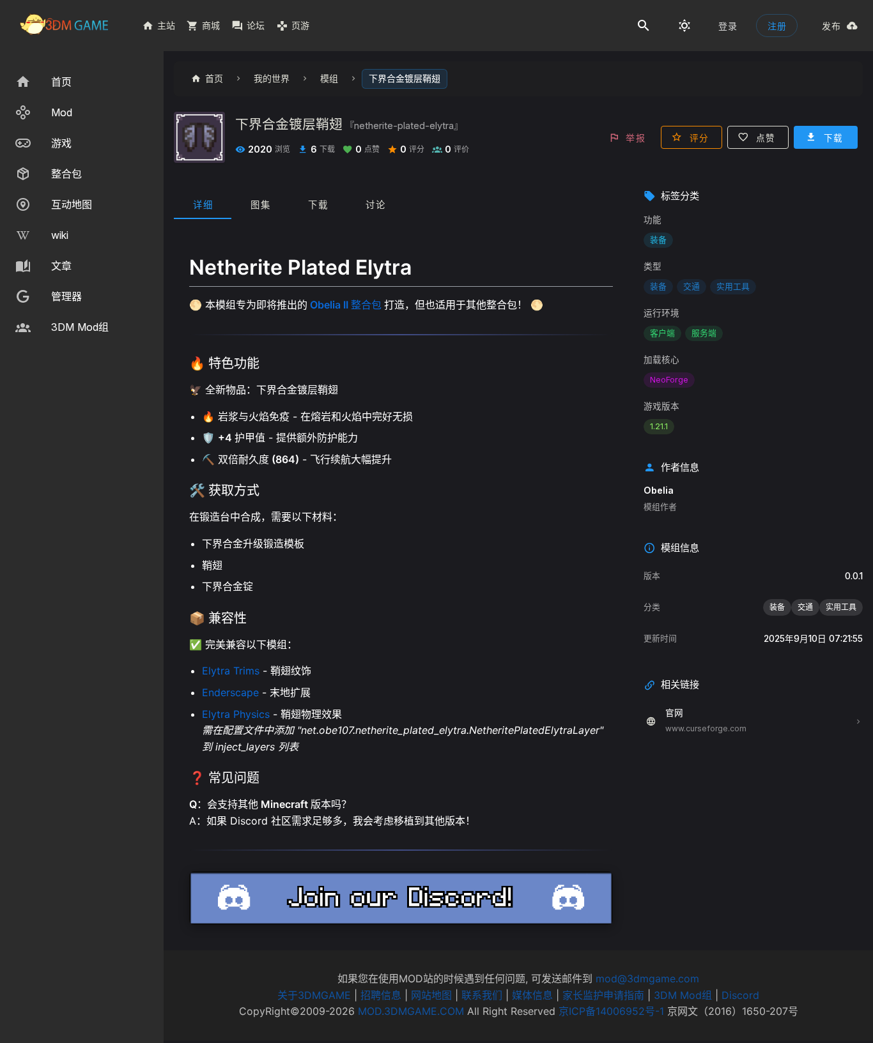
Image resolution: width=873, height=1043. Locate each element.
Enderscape (230, 692)
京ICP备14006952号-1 (611, 1011)
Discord (740, 995)
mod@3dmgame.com (647, 978)
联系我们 (481, 995)
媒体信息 (532, 995)
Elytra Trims (230, 670)
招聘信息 (380, 995)
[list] (81, 204)
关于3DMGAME (314, 995)
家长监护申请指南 (603, 995)
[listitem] (81, 81)
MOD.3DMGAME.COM (411, 1011)
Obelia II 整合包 (346, 304)
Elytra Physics (236, 714)
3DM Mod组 (683, 995)
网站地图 (431, 995)
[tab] (202, 203)
